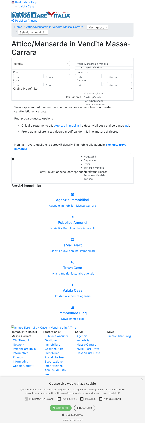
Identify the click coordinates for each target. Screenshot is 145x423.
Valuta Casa (92, 353)
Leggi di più (114, 393)
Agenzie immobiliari (67, 125)
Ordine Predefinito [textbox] (25, 88)
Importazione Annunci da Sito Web (55, 370)
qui (127, 125)
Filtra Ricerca (72, 97)
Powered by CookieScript (72, 420)
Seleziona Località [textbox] (32, 32)
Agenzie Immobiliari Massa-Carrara (86, 340)
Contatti (28, 365)
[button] (26, 398)
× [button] (142, 379)
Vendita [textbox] (18, 63)
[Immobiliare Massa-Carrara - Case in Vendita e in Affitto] (40, 14)
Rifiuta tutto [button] (84, 408)
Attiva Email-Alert (72, 180)
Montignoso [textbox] (97, 27)
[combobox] (97, 27)
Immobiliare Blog (119, 336)
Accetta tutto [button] (61, 408)
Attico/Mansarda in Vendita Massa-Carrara (54, 27)
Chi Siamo (20, 340)
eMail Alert (84, 349)
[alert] (72, 400)
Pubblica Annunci (26, 20)
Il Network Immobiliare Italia (24, 345)
